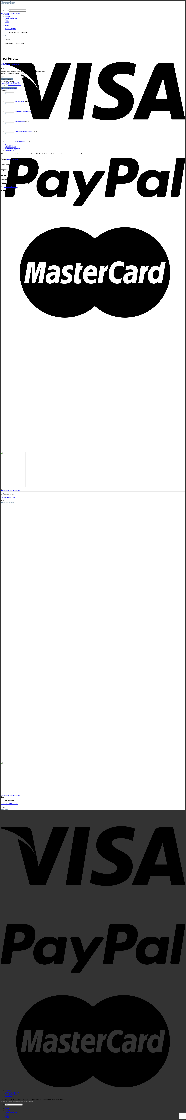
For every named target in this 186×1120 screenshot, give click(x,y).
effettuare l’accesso (10, 187)
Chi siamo (8, 1090)
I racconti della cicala (8, 497)
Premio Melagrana (11, 1112)
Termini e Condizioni (11, 1094)
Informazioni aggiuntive (12, 148)
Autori (7, 1116)
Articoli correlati (10, 147)
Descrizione (9, 145)
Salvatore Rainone (10, 63)
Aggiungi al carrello (7, 79)
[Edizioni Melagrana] (8, 2)
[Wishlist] (1, 489)
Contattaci (8, 1096)
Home (7, 14)
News (7, 1114)
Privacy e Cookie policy (12, 1092)
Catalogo (8, 1110)
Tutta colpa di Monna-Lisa (9, 804)
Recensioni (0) (9, 150)
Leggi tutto (4, 809)
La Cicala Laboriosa (14, 85)
